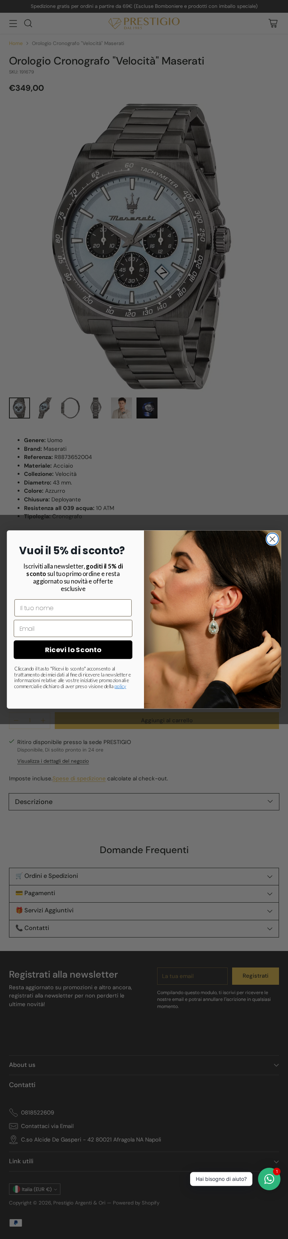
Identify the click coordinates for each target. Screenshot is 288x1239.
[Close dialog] (272, 539)
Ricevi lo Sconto (73, 650)
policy (120, 686)
